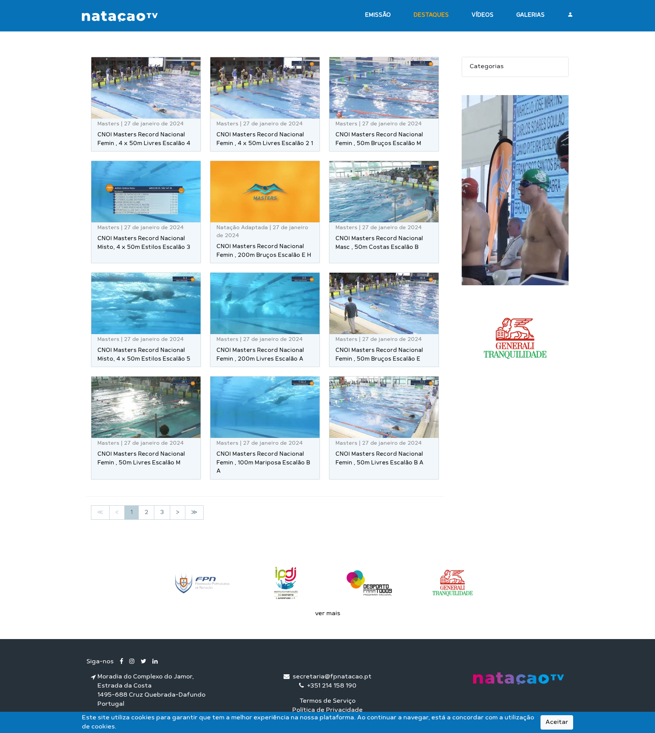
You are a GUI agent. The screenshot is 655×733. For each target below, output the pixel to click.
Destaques (431, 15)
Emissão (378, 15)
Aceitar (556, 722)
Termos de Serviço (327, 701)
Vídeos (483, 15)
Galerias (530, 15)
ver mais (327, 614)
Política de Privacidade (327, 710)
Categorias (487, 67)
